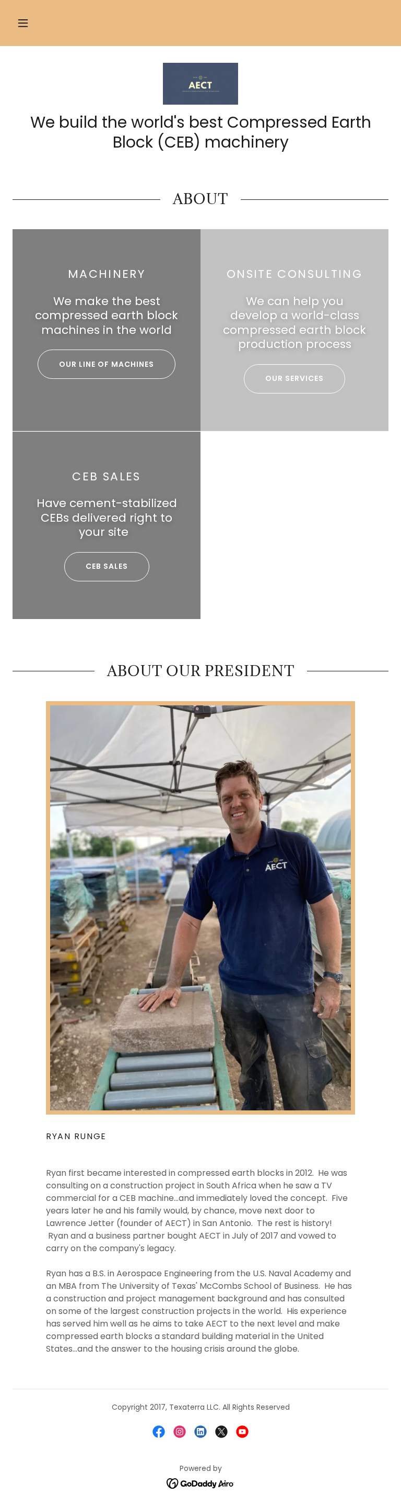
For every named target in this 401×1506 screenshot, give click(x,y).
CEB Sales (107, 566)
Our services (294, 378)
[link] (200, 84)
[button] (23, 23)
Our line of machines (106, 364)
